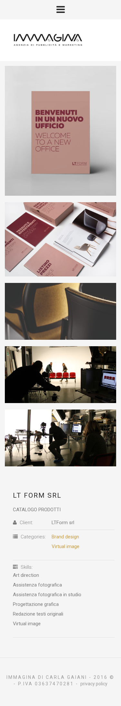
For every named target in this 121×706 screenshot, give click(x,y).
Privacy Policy (93, 683)
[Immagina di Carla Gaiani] (60, 39)
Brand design (65, 537)
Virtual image (65, 546)
